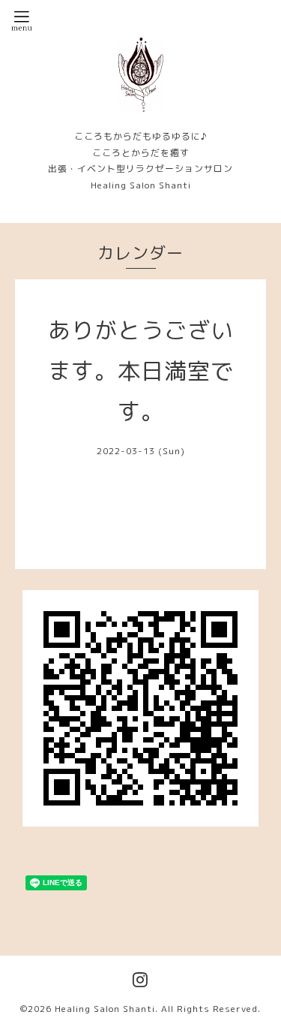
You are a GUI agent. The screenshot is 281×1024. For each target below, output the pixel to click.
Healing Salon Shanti (105, 1008)
